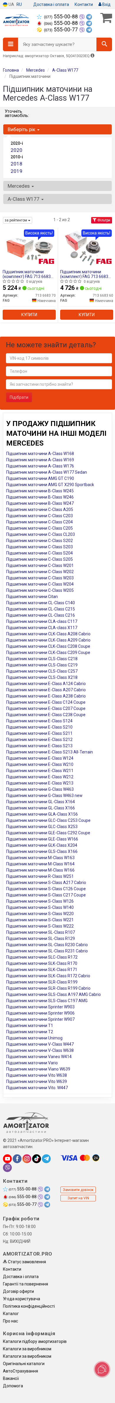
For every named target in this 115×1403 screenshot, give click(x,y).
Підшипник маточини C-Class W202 (40, 571)
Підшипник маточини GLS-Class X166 (42, 851)
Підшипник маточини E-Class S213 (39, 745)
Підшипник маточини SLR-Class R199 (42, 982)
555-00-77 (61, 30)
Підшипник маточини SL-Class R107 (40, 932)
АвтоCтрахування (20, 1371)
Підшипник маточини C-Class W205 (40, 590)
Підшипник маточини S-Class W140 (40, 907)
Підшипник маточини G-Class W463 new (44, 795)
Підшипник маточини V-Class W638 (40, 1050)
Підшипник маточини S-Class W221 (40, 919)
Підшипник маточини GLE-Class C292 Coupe (48, 832)
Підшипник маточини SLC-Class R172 (42, 957)
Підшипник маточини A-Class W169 (40, 459)
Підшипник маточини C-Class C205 (39, 528)
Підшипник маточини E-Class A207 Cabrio (46, 689)
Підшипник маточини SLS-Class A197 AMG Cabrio (53, 994)
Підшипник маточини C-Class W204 (40, 584)
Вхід (106, 4)
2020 (16, 150)
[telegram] (46, 1158)
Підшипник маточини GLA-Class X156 (42, 814)
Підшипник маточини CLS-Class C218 (42, 658)
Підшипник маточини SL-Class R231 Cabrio (47, 951)
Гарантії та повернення (25, 1284)
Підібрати (19, 397)
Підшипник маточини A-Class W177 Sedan (46, 472)
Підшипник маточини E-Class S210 (39, 727)
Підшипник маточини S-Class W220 (40, 913)
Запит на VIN (78, 1198)
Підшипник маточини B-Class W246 (40, 497)
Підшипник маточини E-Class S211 (39, 733)
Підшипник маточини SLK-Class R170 (41, 963)
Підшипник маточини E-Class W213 (39, 783)
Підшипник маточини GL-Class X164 (40, 801)
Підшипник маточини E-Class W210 (39, 764)
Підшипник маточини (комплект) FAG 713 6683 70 (27, 274)
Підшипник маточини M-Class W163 (40, 857)
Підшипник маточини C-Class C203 (39, 515)
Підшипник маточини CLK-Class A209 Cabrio (48, 640)
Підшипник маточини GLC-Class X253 (42, 826)
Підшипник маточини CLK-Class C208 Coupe (48, 646)
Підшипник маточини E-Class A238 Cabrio (46, 696)
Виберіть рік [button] (22, 129)
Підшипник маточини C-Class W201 (40, 565)
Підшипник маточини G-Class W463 (40, 789)
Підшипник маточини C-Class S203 (39, 546)
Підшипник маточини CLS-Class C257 (42, 671)
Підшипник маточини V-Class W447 (40, 1044)
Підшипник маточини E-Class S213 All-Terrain (49, 752)
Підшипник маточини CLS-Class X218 (42, 677)
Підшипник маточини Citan (32, 596)
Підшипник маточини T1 (29, 1025)
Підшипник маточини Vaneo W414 (39, 1056)
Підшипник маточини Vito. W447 (37, 1087)
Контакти (84, 4)
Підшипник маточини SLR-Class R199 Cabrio (48, 988)
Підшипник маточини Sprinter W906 (40, 1013)
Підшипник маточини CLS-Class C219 (42, 665)
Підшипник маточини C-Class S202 (39, 540)
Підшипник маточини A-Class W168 (40, 453)
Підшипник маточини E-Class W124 (39, 758)
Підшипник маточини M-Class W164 (40, 864)
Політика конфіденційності (29, 1306)
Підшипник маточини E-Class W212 (39, 776)
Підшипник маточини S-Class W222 (40, 926)
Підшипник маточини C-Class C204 (39, 522)
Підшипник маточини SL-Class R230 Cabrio (47, 944)
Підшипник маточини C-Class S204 (39, 553)
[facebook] (17, 1158)
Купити (29, 314)
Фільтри (103, 220)
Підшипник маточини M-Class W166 (40, 870)
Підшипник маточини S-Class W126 (40, 901)
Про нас (10, 1321)
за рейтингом (16, 220)
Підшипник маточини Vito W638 (36, 1075)
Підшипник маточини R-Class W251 (40, 876)
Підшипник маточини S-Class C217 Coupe (46, 895)
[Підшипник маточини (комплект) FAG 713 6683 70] (29, 247)
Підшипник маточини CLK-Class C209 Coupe (48, 652)
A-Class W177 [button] (24, 199)
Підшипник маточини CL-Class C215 (40, 609)
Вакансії (11, 1378)
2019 (16, 171)
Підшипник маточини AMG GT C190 (40, 478)
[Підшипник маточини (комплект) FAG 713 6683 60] (86, 247)
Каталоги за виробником (27, 1348)
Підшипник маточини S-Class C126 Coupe (46, 888)
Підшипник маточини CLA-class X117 (41, 627)
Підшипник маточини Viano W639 (38, 1069)
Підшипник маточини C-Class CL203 (40, 534)
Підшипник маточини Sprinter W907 (40, 1019)
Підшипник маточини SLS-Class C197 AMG (47, 1000)
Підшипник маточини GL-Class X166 (40, 808)
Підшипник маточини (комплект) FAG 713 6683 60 (84, 274)
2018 (16, 164)
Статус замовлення (26, 1261)
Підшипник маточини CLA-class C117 (41, 621)
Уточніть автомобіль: (17, 113)
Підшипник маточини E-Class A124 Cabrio (46, 683)
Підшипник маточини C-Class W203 (40, 578)
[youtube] (7, 1158)
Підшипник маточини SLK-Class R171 (41, 969)
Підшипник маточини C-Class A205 (39, 509)
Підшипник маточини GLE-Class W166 (42, 839)
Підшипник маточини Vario (32, 1062)
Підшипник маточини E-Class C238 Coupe (46, 714)
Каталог (11, 1313)
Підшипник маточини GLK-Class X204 (41, 845)
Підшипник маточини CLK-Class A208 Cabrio (48, 633)
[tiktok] (36, 1158)
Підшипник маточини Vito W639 (36, 1081)
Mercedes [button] (19, 186)
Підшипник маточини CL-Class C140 (40, 602)
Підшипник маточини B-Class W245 (40, 490)
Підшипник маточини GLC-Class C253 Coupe (48, 820)
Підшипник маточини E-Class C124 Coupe (46, 702)
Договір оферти (18, 1291)
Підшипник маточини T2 (29, 1031)
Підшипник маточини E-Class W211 (39, 770)
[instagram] (26, 1158)
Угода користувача (21, 1298)
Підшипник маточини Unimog (34, 1038)
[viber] (7, 1167)
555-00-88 (61, 17)
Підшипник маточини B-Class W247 (40, 503)
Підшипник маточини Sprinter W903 (40, 1007)
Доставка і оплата (51, 4)
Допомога (13, 1385)
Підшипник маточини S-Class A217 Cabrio (46, 882)
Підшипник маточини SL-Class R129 (40, 938)
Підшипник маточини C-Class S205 (39, 559)
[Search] (104, 44)
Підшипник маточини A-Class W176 (40, 466)
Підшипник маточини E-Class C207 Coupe (46, 708)
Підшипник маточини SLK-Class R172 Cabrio (48, 975)
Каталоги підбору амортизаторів (35, 1341)
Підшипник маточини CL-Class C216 (40, 615)
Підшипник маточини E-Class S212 (39, 739)
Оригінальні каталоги (24, 1363)
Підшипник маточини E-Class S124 (39, 721)
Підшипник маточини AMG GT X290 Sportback (50, 484)
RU (19, 4)
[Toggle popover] (102, 1369)
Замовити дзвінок (78, 1190)
